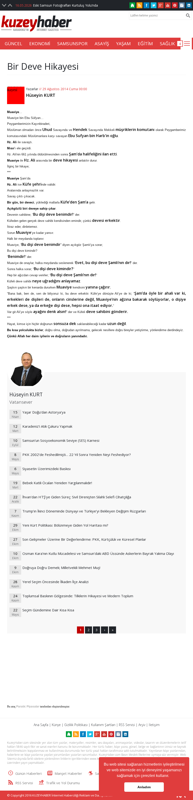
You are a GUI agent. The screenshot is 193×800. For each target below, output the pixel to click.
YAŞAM (123, 44)
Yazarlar (32, 89)
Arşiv (141, 725)
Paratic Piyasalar (27, 706)
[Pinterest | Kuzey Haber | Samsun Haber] (175, 5)
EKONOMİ (39, 44)
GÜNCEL (13, 44)
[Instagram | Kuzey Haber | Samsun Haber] (182, 5)
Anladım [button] (144, 787)
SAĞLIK (167, 44)
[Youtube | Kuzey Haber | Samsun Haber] (168, 5)
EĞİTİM (145, 44)
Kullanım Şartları (103, 725)
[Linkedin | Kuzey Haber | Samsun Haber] (189, 5)
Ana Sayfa (41, 725)
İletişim (154, 725)
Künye (56, 725)
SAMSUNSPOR (72, 44)
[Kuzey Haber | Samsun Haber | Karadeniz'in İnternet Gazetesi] (132, 5)
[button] (170, 776)
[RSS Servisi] (139, 5)
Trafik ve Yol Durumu (63, 782)
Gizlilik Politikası (76, 725)
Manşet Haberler (68, 773)
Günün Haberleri (28, 773)
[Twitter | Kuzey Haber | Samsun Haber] (154, 5)
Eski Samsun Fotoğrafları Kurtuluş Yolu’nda (65, 5)
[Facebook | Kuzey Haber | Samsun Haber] (146, 5)
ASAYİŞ (102, 44)
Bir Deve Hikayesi (43, 66)
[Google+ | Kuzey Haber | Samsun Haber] (161, 5)
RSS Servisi (127, 725)
